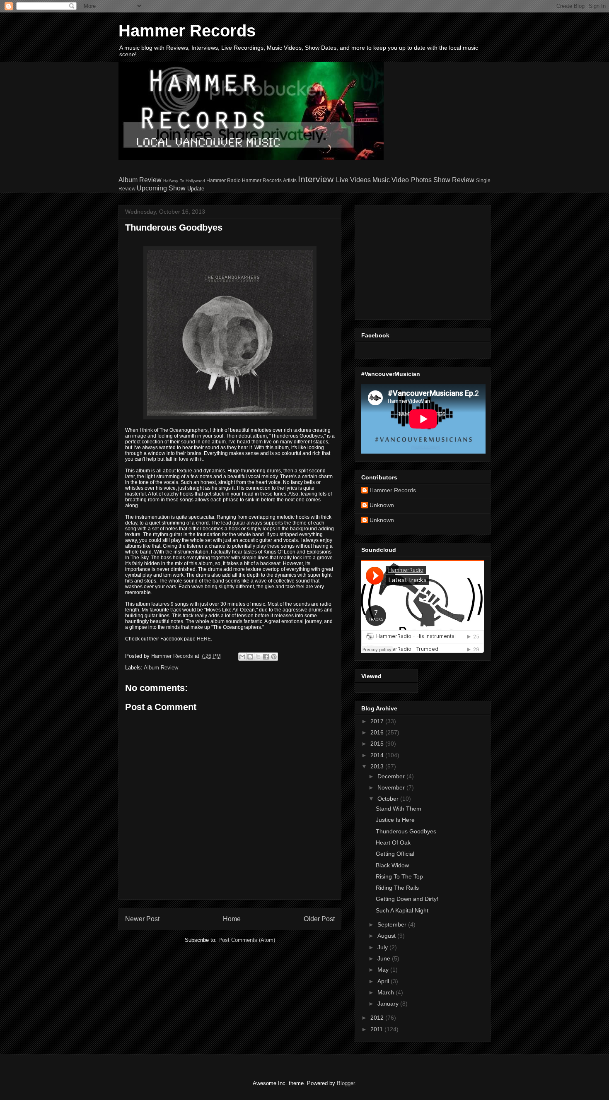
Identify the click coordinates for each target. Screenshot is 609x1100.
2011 (377, 1029)
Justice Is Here (395, 819)
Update (195, 188)
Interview (316, 179)
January (388, 1003)
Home (232, 918)
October (388, 798)
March (386, 992)
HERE (204, 639)
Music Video (390, 179)
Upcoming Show (161, 188)
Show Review (453, 179)
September (392, 924)
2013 (377, 766)
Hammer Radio (223, 180)
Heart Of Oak (393, 842)
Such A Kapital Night (402, 910)
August (387, 935)
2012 (377, 1017)
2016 (377, 732)
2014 (377, 755)
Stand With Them (398, 808)
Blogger (346, 1083)
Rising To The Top (399, 876)
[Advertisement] (413, 260)
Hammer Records (187, 31)
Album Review (140, 179)
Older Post (319, 918)
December (391, 776)
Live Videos (353, 179)
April (384, 981)
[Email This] (242, 656)
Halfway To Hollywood (184, 180)
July (383, 947)
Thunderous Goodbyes (406, 831)
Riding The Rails (397, 887)
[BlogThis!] (250, 656)
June (384, 958)
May (383, 969)
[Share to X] (258, 656)
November (391, 787)
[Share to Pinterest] (274, 656)
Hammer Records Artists (269, 180)
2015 (377, 743)
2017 (377, 721)
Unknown (382, 505)
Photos (421, 179)
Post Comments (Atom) (246, 940)
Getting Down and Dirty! (407, 898)
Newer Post (142, 918)
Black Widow (392, 865)
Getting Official (395, 853)
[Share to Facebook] (266, 656)
